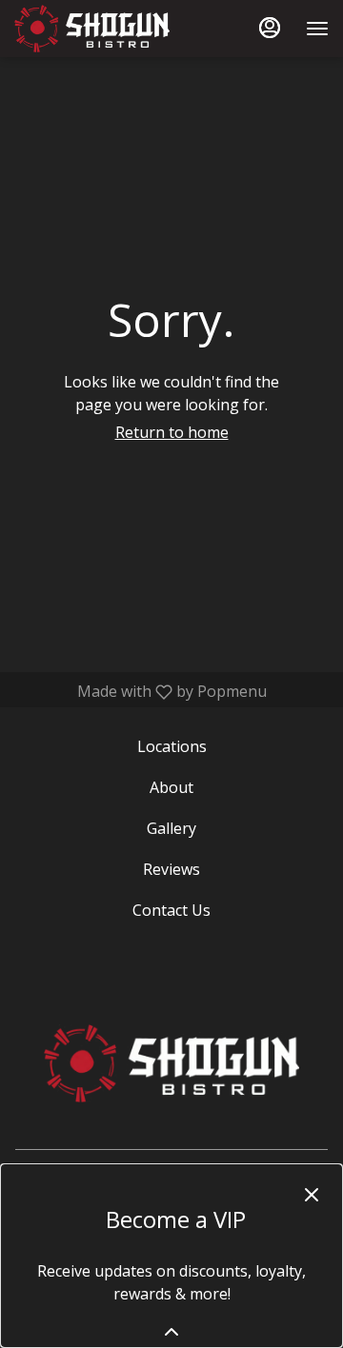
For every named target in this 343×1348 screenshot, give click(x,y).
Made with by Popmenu (140, 691)
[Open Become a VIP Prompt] (171, 1331)
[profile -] (269, 27)
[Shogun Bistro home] (100, 28)
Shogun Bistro (171, 1063)
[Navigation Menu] (317, 28)
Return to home (172, 432)
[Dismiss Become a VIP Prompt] (311, 1195)
